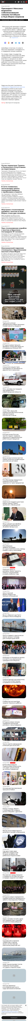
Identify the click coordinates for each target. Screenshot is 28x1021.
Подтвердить (14, 1017)
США (16, 20)
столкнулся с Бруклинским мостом (13, 87)
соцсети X (14, 37)
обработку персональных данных (9, 1011)
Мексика (12, 20)
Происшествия (5, 20)
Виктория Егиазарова (13, 102)
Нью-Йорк (21, 20)
